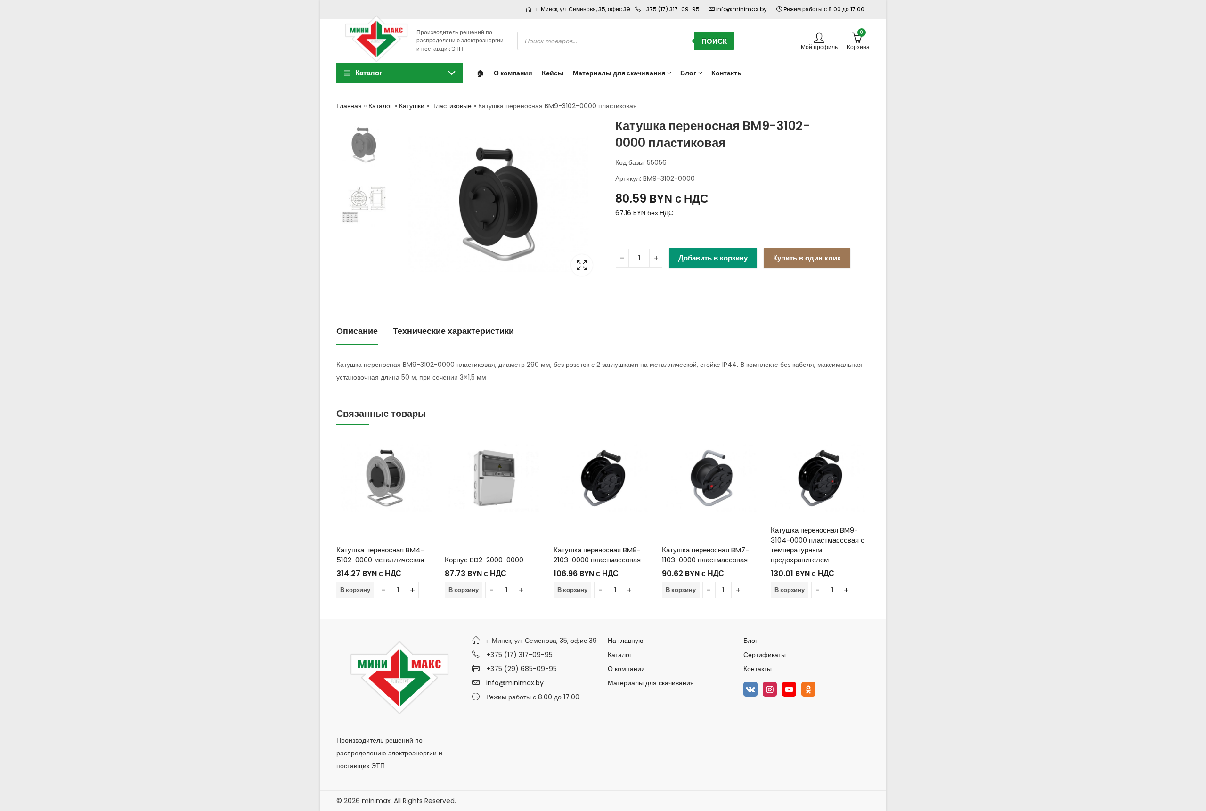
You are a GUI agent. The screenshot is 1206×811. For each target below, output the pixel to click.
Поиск (714, 41)
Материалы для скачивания (651, 683)
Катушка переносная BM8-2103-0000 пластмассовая (597, 555)
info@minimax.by (515, 683)
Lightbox (582, 265)
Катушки (411, 106)
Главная (349, 106)
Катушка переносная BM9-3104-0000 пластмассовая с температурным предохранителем (817, 545)
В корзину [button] (355, 589)
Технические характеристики (453, 331)
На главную (626, 640)
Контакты (757, 668)
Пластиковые (451, 106)
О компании (626, 668)
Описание (357, 331)
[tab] (357, 331)
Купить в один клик (807, 258)
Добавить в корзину (713, 258)
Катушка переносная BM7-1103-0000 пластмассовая (705, 555)
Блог (750, 640)
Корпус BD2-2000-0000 (484, 560)
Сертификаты (764, 654)
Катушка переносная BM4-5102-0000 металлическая (380, 555)
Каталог (380, 106)
